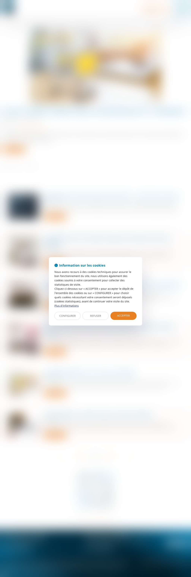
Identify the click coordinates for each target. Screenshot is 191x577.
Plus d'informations (66, 305)
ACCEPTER (123, 315)
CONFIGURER (67, 315)
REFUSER (95, 315)
